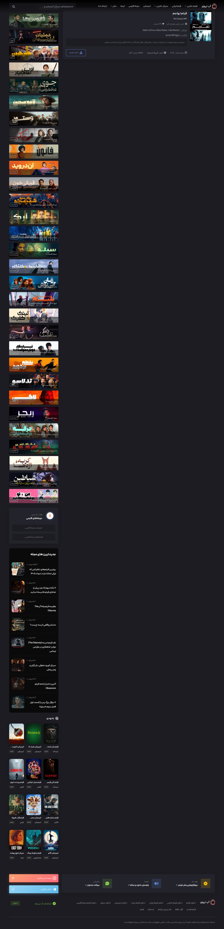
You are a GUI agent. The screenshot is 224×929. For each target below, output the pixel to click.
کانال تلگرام (46, 889)
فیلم (142, 909)
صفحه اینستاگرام (44, 878)
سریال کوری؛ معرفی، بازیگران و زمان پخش (42, 668)
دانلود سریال (105, 902)
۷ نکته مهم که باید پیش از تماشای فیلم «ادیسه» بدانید (43, 590)
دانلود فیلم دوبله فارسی (86, 902)
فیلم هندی (191, 909)
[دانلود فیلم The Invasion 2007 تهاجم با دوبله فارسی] (200, 25)
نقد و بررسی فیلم (164, 909)
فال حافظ (179, 909)
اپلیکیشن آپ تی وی (32, 903)
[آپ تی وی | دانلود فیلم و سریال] (209, 8)
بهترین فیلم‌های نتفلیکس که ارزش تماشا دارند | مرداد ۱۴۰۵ (42, 572)
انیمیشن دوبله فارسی (33, 527)
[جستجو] (13, 7)
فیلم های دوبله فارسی (34, 537)
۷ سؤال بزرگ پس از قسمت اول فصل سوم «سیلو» (43, 705)
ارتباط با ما (102, 6)
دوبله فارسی (134, 6)
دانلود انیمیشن (121, 902)
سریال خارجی (162, 6)
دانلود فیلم (74, 52)
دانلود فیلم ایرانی (156, 902)
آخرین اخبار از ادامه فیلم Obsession (45, 686)
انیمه (122, 6)
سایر (115, 6)
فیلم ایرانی (176, 6)
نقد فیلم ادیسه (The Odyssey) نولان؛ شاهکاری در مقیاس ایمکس (42, 647)
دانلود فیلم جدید (138, 902)
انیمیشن (147, 6)
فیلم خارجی (192, 6)
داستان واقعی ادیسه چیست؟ (43, 625)
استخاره (151, 909)
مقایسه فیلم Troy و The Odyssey (45, 609)
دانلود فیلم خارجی (174, 902)
